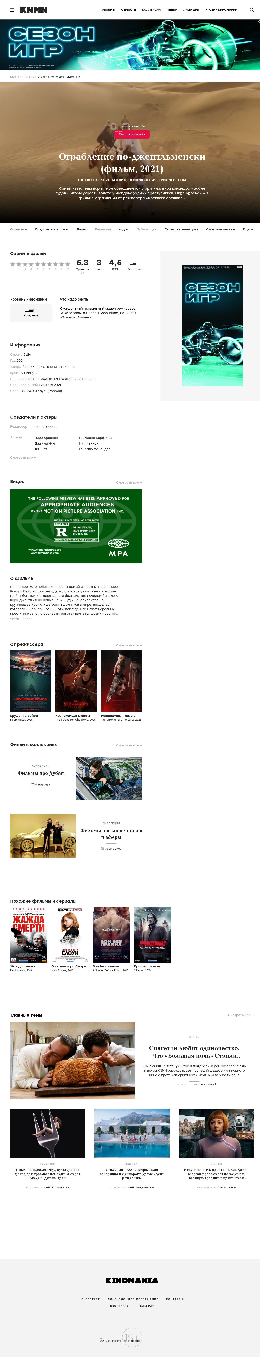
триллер (167, 180)
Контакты (174, 1299)
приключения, (48, 367)
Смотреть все (21, 457)
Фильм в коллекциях (181, 229)
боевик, (29, 367)
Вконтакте (119, 1306)
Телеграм (146, 1306)
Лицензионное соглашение (133, 1299)
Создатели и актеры (52, 229)
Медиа (172, 9)
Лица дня (191, 9)
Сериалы (128, 9)
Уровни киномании (221, 9)
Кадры (124, 229)
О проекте (90, 1299)
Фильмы (108, 9)
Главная (15, 76)
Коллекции (151, 9)
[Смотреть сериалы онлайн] (130, 1342)
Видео (82, 229)
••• (147, 130)
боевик (119, 180)
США (182, 180)
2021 (105, 180)
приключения (142, 180)
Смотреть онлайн (132, 126)
